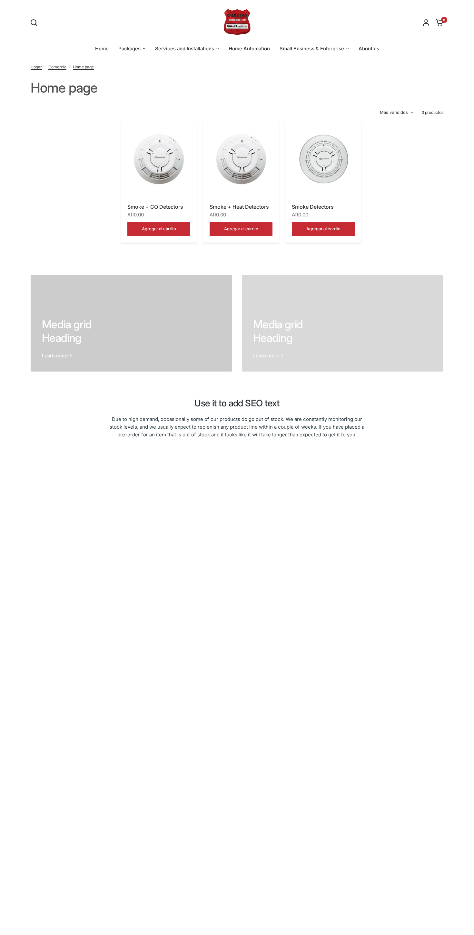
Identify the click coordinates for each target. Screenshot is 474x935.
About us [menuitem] (369, 48)
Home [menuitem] (102, 48)
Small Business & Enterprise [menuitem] (312, 48)
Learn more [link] (55, 355)
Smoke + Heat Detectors (239, 207)
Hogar (36, 67)
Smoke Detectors (313, 207)
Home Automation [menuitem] (249, 48)
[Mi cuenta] (426, 22)
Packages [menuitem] (129, 48)
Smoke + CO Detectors (155, 207)
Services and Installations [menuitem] (184, 48)
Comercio (57, 67)
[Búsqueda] (35, 22)
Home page (83, 67)
